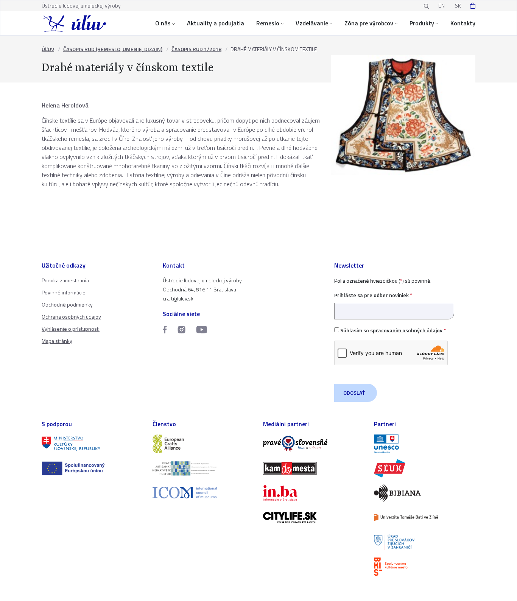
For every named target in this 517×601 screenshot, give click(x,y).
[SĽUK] (425, 468)
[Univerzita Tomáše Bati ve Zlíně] (425, 517)
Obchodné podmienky (67, 304)
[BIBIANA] (425, 493)
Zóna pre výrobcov (368, 23)
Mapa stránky (57, 341)
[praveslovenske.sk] (314, 443)
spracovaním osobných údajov (406, 330)
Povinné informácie (64, 292)
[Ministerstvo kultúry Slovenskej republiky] (92, 443)
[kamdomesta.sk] (314, 468)
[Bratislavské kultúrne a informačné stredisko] (425, 566)
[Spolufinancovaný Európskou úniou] (92, 468)
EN (441, 5)
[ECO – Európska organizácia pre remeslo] (203, 468)
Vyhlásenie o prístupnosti (71, 329)
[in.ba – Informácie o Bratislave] (314, 493)
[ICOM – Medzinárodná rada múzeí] (203, 492)
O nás (163, 23)
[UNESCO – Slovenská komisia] (425, 443)
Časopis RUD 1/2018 (196, 49)
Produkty (422, 23)
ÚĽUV (48, 49)
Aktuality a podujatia (215, 23)
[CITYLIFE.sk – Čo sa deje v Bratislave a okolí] (314, 517)
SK (458, 5)
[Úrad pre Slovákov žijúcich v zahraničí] (425, 542)
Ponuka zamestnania (65, 280)
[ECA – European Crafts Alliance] (203, 443)
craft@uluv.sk (178, 298)
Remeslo (267, 23)
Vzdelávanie (312, 23)
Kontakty (462, 23)
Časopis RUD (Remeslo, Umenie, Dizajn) (112, 49)
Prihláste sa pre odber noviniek (373, 295)
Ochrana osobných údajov (71, 317)
